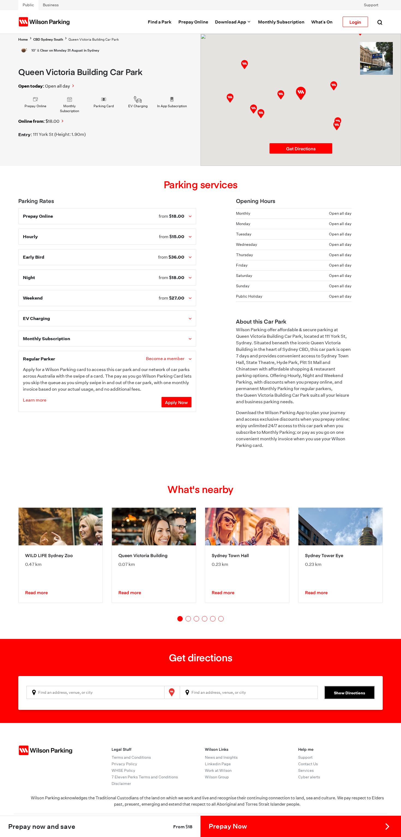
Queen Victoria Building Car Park (93, 39)
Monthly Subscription (281, 22)
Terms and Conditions (131, 757)
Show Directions (349, 692)
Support (371, 5)
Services (306, 770)
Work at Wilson (218, 770)
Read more (36, 592)
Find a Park (160, 22)
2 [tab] (188, 618)
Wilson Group (217, 777)
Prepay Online (193, 22)
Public (28, 5)
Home (23, 39)
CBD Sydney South (48, 39)
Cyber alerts (309, 777)
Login (355, 22)
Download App (231, 22)
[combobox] (95, 692)
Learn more (34, 400)
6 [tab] (221, 618)
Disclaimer (121, 783)
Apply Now (176, 402)
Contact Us (308, 764)
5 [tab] (213, 618)
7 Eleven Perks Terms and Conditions (145, 777)
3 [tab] (196, 618)
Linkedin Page (218, 764)
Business (51, 5)
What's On (322, 22)
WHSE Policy (123, 770)
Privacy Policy (124, 764)
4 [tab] (204, 618)
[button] (280, 94)
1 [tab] (180, 618)
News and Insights (221, 757)
